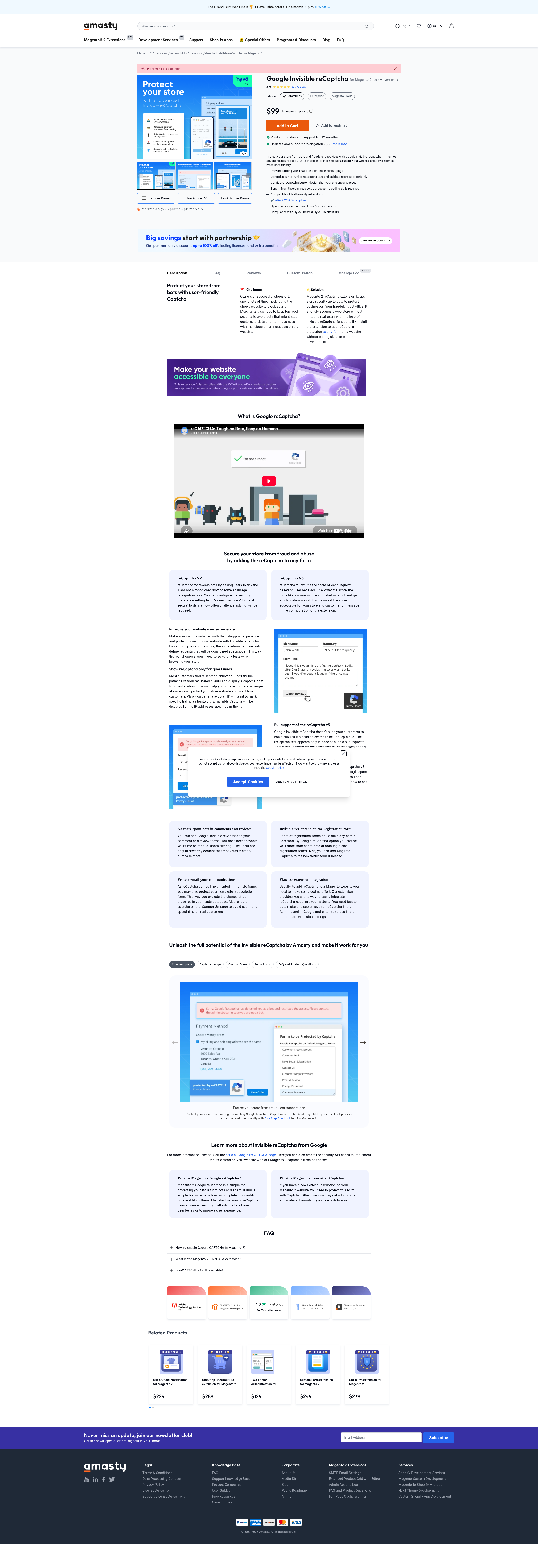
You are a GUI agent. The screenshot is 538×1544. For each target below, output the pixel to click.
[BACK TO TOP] (534, 1474)
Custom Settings (291, 781)
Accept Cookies (248, 781)
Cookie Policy (275, 767)
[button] (343, 754)
